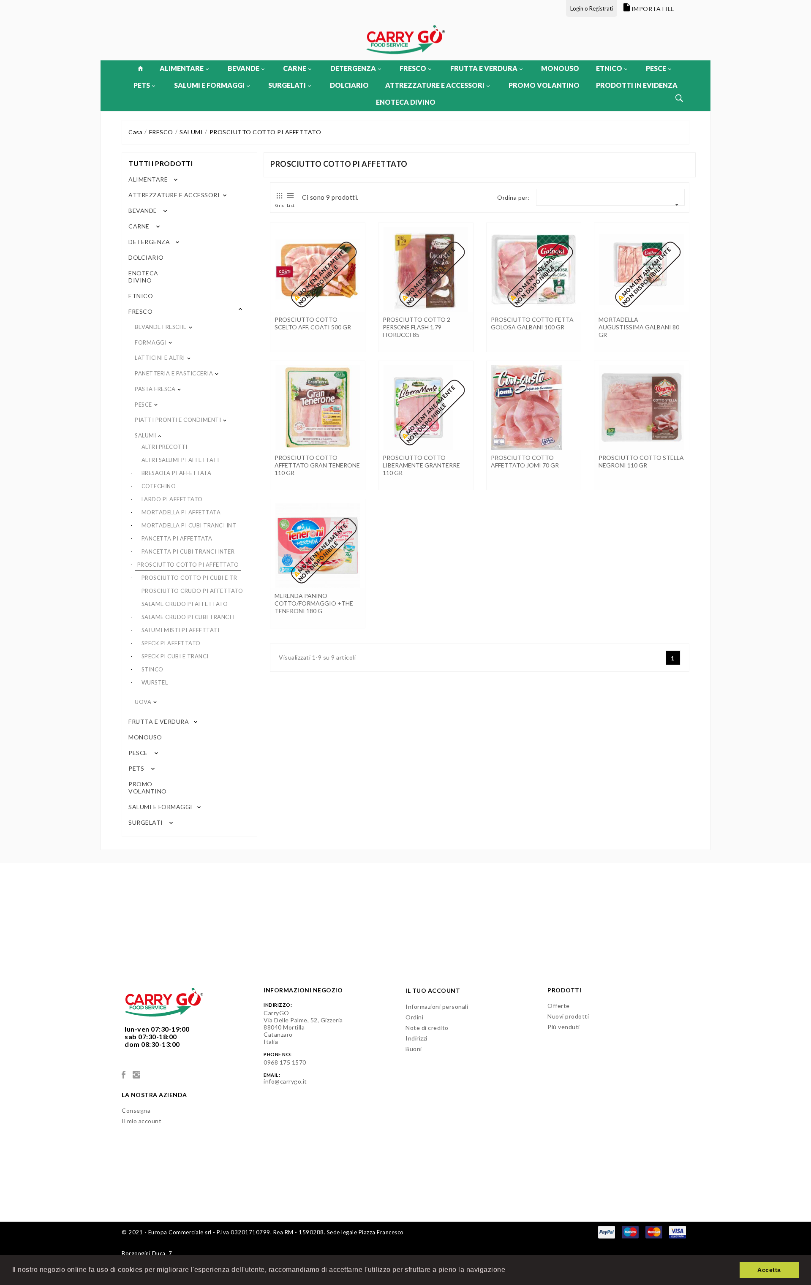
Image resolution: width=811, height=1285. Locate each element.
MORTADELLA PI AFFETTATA (181, 512)
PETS (141, 85)
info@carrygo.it (285, 1081)
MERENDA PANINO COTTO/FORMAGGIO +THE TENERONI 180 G (314, 603)
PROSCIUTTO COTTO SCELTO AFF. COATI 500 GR (313, 323)
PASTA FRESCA (155, 389)
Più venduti (563, 1026)
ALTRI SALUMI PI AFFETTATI (180, 459)
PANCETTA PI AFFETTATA (177, 538)
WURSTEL (155, 682)
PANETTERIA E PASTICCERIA (174, 373)
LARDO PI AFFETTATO (172, 499)
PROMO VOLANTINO (544, 85)
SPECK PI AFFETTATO (171, 643)
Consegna (136, 1110)
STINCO (152, 669)
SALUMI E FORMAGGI (209, 85)
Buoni (414, 1048)
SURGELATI (287, 85)
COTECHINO (159, 486)
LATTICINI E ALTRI (160, 357)
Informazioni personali (437, 1006)
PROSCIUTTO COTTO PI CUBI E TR (189, 577)
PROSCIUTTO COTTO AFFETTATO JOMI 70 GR (525, 461)
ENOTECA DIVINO (405, 102)
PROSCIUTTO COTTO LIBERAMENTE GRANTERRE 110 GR (421, 465)
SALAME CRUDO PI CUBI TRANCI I (188, 617)
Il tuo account (433, 990)
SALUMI (145, 435)
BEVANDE (243, 68)
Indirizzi (416, 1038)
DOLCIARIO (349, 85)
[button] (508, 1270)
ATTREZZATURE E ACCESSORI (434, 85)
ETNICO (609, 68)
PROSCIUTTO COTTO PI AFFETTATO (188, 564)
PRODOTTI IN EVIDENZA (637, 85)
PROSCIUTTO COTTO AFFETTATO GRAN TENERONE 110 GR (317, 465)
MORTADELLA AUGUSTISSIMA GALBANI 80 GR (639, 327)
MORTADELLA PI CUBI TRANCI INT (189, 525)
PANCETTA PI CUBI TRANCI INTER (188, 551)
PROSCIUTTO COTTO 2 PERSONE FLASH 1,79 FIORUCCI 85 (416, 327)
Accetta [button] (769, 1269)
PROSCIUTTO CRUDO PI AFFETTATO (192, 590)
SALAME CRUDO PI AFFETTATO (185, 603)
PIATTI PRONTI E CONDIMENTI (178, 419)
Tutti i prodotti (160, 163)
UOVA (143, 701)
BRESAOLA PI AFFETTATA (177, 473)
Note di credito (427, 1027)
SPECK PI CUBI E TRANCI (175, 656)
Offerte (558, 1005)
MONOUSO (560, 68)
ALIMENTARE (182, 68)
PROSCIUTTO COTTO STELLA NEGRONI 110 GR (641, 461)
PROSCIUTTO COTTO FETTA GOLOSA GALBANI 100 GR (532, 323)
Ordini (414, 1017)
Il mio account (141, 1121)
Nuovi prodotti (568, 1016)
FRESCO (413, 68)
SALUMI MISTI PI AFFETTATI (181, 630)
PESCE (656, 68)
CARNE (294, 68)
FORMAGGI (150, 342)
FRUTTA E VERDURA (483, 68)
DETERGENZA (353, 68)
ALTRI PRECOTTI (165, 446)
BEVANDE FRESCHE (161, 326)
